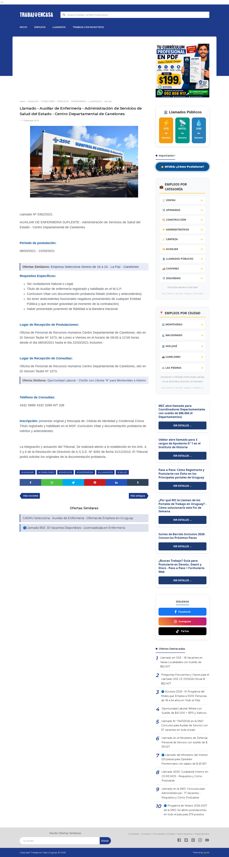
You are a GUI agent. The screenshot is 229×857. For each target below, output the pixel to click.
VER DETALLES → (182, 425)
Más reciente (30, 495)
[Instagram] (200, 841)
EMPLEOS (39, 27)
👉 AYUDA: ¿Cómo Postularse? (182, 166)
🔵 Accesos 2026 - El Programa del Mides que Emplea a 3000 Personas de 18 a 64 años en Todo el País (184, 696)
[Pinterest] (193, 841)
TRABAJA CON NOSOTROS (88, 27)
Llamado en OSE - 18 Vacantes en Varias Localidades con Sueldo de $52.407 (181, 662)
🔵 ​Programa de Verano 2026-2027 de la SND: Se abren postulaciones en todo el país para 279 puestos (185, 810)
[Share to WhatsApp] (52, 482)
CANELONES (47, 472)
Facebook (184, 611)
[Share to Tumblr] (137, 482)
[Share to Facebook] (30, 482)
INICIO (23, 27)
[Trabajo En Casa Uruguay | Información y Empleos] (36, 14)
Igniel (206, 852)
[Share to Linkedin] (116, 482)
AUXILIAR (28, 472)
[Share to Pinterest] (95, 482)
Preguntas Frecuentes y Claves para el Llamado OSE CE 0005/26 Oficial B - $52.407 (185, 679)
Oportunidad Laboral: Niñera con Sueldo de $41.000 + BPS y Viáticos (184, 711)
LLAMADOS (59, 27)
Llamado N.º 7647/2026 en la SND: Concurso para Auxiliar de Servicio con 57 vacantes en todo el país (184, 725)
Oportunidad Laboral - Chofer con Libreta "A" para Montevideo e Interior (96, 380)
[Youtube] (207, 841)
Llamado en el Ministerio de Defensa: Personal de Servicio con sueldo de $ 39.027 (185, 742)
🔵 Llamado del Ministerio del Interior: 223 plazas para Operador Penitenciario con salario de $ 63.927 (184, 759)
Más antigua (138, 495)
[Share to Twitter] (73, 482)
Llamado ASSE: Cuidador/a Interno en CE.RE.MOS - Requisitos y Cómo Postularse (185, 776)
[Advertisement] (84, 69)
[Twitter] (186, 841)
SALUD (123, 472)
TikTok (185, 631)
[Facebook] (179, 841)
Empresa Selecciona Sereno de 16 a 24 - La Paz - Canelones (95, 267)
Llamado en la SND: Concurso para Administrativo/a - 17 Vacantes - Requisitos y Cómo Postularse (183, 793)
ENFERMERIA (86, 472)
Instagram (185, 621)
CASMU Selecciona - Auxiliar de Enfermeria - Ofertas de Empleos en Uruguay (78, 518)
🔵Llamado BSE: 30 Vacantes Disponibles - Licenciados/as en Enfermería (74, 527)
